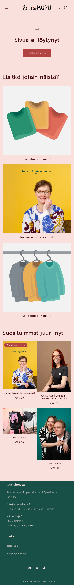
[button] (7, 7)
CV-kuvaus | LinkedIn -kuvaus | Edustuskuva (54, 397)
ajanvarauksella (26, 525)
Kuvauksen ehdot (16, 553)
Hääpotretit (54, 463)
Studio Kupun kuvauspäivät (19, 393)
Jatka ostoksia (37, 52)
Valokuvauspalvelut (35, 238)
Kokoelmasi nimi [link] (35, 159)
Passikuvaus (19, 437)
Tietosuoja (13, 545)
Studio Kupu (30, 581)
